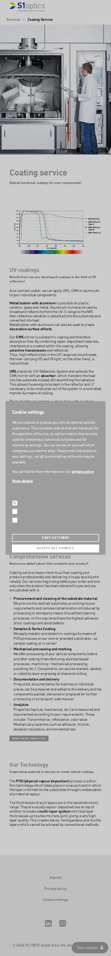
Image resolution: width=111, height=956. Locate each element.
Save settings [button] (55, 538)
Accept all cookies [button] (55, 548)
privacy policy (83, 472)
